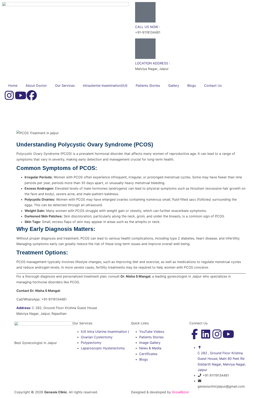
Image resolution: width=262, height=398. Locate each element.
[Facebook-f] (194, 334)
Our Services (65, 85)
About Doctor (36, 85)
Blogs (191, 85)
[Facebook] (32, 95)
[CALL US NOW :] (145, 12)
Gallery (173, 85)
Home (12, 85)
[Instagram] (9, 95)
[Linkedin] (206, 334)
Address (23, 308)
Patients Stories (148, 85)
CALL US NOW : (147, 27)
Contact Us (213, 85)
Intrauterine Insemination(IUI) (105, 85)
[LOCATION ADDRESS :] (145, 48)
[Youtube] (20, 95)
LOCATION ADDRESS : (152, 63)
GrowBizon (180, 392)
